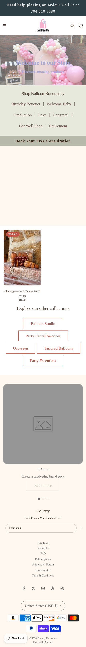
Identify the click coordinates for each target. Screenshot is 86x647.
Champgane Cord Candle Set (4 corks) (22, 293)
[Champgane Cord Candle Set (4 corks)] (22, 258)
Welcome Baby (59, 104)
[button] (39, 499)
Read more (43, 485)
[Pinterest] (52, 588)
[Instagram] (43, 588)
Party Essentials (43, 360)
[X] (33, 588)
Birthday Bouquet (25, 104)
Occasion (20, 348)
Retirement (58, 126)
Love (42, 115)
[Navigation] (4, 25)
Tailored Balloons (58, 348)
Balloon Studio (43, 323)
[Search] (72, 25)
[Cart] (81, 25)
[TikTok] (62, 588)
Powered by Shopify (43, 642)
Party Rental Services (43, 336)
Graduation (23, 115)
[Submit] (81, 528)
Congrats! (61, 115)
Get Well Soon (31, 126)
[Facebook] (23, 588)
